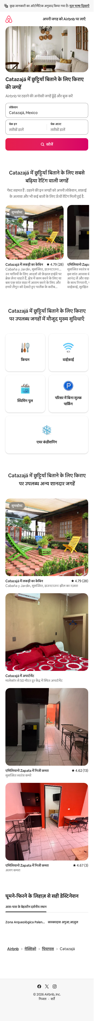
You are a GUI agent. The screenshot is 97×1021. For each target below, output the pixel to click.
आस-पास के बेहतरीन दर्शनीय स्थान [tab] (25, 907)
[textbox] (26, 129)
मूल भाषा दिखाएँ (79, 6)
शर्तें (53, 999)
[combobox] (47, 113)
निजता (42, 999)
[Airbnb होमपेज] (8, 19)
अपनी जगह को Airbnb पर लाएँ (64, 19)
